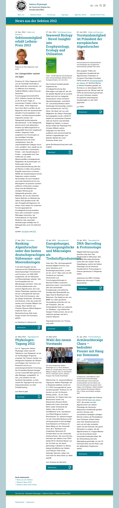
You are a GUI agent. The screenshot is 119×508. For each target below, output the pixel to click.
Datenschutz (19, 502)
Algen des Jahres (94, 400)
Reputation (30, 240)
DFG (34, 231)
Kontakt (18, 19)
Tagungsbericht (63, 240)
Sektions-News (35, 15)
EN (96, 6)
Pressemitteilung (94, 337)
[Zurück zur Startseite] (20, 6)
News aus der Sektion (25, 480)
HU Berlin (25, 231)
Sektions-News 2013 (24, 482)
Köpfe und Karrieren (95, 32)
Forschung (51, 15)
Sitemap (28, 19)
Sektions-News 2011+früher (27, 485)
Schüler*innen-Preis (97, 15)
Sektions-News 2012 (62, 493)
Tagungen (65, 15)
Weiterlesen (83, 112)
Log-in (36, 19)
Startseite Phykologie (33, 493)
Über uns (21, 15)
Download (51, 152)
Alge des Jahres (80, 15)
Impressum (30, 502)
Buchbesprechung (64, 32)
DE (91, 6)
